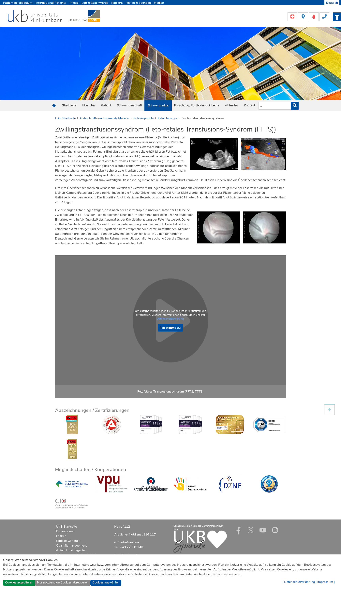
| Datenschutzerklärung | (300, 582)
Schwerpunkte (158, 105)
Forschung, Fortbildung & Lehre (196, 105)
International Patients (51, 3)
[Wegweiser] (303, 16)
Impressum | (326, 582)
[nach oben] (329, 409)
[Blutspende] (314, 16)
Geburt (106, 105)
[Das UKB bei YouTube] (263, 530)
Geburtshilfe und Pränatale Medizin (104, 118)
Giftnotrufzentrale (126, 542)
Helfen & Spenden (138, 3)
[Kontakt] (324, 16)
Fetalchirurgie (167, 118)
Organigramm (66, 531)
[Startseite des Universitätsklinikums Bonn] (54, 105)
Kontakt (249, 105)
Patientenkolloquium (17, 3)
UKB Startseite (65, 118)
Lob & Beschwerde (95, 3)
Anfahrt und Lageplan (71, 550)
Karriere (117, 3)
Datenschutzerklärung (170, 319)
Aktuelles (231, 105)
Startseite (69, 105)
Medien (159, 3)
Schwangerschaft (129, 105)
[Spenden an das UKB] (200, 541)
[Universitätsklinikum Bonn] (35, 16)
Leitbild (61, 536)
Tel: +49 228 (128, 547)
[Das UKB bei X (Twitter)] (251, 530)
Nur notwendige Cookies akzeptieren (62, 582)
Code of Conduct (68, 541)
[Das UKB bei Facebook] (238, 530)
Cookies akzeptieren (19, 582)
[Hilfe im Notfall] (293, 16)
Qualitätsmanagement (71, 545)
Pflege (73, 3)
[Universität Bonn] (84, 16)
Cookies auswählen (105, 582)
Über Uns (88, 105)
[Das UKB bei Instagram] (275, 530)
